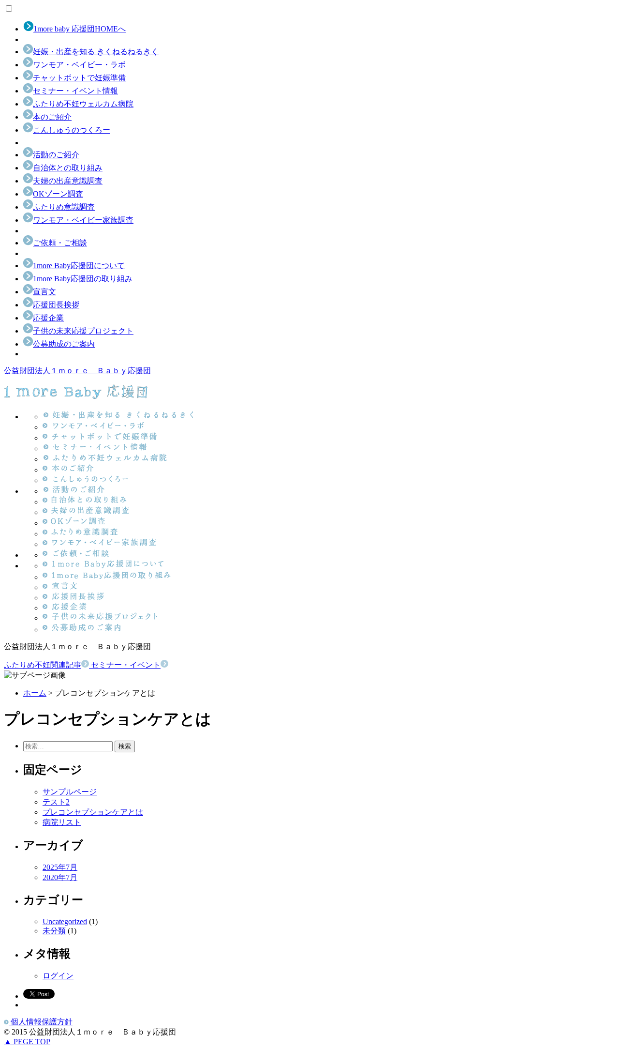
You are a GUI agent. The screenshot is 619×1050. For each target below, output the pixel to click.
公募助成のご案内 (64, 344)
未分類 (54, 931)
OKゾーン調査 (58, 194)
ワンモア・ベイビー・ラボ (79, 65)
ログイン (58, 976)
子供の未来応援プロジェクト (83, 331)
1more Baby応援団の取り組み (83, 278)
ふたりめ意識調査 (64, 207)
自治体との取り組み (68, 168)
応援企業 (48, 318)
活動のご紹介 (56, 155)
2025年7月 (60, 867)
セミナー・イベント (126, 665)
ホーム (34, 693)
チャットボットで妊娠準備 (79, 78)
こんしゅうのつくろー (71, 130)
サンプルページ (70, 792)
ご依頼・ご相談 (60, 243)
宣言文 (44, 292)
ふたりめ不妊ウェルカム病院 (83, 104)
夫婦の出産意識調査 (68, 181)
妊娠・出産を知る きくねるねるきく (96, 51)
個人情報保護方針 (41, 1022)
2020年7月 (60, 877)
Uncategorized (65, 921)
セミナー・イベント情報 (75, 91)
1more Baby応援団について (79, 265)
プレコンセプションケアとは (93, 812)
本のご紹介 (52, 117)
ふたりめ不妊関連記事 (42, 665)
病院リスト (62, 822)
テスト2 (56, 802)
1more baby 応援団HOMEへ (79, 29)
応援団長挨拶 (56, 305)
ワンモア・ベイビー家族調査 (83, 220)
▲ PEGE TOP (27, 1041)
